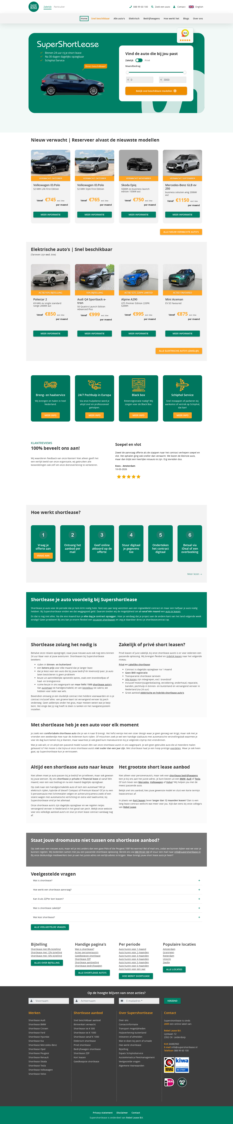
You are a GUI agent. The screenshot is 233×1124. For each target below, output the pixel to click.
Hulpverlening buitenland (132, 1032)
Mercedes (143, 782)
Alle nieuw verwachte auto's (181, 231)
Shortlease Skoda (38, 1061)
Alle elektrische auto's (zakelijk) (179, 350)
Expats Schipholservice (131, 1053)
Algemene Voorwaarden (131, 1065)
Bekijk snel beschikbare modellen (154, 90)
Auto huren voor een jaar (132, 969)
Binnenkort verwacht (85, 1024)
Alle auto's (119, 18)
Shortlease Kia (36, 1040)
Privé (121, 664)
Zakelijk (48, 6)
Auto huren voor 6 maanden (134, 965)
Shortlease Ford (37, 1032)
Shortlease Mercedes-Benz (43, 1044)
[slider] (127, 72)
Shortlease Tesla (37, 1065)
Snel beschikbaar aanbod (87, 1020)
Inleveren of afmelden (130, 1036)
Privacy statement (103, 1112)
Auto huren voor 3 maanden (134, 955)
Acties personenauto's (86, 952)
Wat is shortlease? (84, 949)
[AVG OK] (182, 1082)
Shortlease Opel (37, 1049)
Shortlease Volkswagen (41, 1069)
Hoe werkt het (171, 18)
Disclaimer (122, 1112)
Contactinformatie (128, 1024)
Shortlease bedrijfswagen (88, 965)
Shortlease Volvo (37, 1073)
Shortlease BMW (37, 1024)
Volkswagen (156, 782)
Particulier (59, 6)
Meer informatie (50, 214)
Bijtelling (123, 1049)
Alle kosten (131, 679)
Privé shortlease (82, 1044)
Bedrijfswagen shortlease (87, 1049)
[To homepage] (34, 7)
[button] (37, 188)
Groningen (168, 952)
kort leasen (139, 800)
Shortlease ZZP (83, 959)
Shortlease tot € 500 (84, 1028)
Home (84, 18)
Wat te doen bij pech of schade (135, 1040)
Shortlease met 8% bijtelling (46, 949)
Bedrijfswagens (151, 18)
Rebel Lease (129, 807)
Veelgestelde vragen (129, 1061)
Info (35, 336)
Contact (136, 1112)
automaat (47, 687)
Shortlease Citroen (38, 1028)
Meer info (50, 415)
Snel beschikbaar (100, 18)
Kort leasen (80, 1057)
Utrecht (167, 959)
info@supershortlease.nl (187, 851)
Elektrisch (134, 18)
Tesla (197, 778)
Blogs (186, 18)
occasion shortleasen (104, 619)
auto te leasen (173, 611)
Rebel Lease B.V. (134, 1117)
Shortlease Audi (37, 1020)
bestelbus (87, 687)
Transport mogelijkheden (132, 1028)
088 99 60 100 (142, 851)
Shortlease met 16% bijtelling (46, 955)
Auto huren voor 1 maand (132, 949)
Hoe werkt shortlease (136, 976)
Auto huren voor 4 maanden (134, 959)
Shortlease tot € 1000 (85, 1032)
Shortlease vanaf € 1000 (86, 1036)
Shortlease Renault (39, 1057)
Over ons (198, 18)
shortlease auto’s (102, 684)
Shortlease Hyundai (39, 1036)
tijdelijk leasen (174, 656)
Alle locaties (174, 969)
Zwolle (166, 962)
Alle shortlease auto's (92, 972)
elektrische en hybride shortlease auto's (162, 692)
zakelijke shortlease (139, 664)
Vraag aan (43, 555)
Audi (189, 778)
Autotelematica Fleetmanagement (137, 1057)
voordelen (175, 748)
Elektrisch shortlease (85, 1040)
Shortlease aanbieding (87, 962)
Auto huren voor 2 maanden (134, 952)
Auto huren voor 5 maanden (134, 962)
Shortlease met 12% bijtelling (46, 952)
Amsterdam (169, 949)
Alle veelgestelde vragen (50, 927)
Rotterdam (168, 955)
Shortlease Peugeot (39, 1053)
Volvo (169, 782)
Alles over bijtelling (47, 962)
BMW (182, 778)
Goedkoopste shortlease (87, 955)
